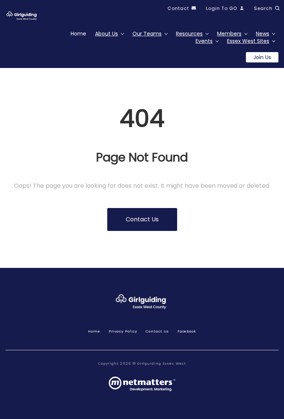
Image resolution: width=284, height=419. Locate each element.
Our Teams (147, 33)
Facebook (187, 331)
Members (229, 33)
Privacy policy (123, 331)
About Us (106, 33)
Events (204, 41)
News (262, 33)
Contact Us (157, 331)
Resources (189, 33)
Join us (262, 57)
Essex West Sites (248, 41)
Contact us (142, 219)
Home (78, 33)
